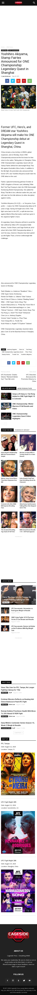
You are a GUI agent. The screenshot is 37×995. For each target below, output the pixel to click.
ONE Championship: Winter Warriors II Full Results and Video (22, 406)
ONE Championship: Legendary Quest (12, 352)
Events (3, 409)
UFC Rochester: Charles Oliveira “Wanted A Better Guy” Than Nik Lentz (9, 377)
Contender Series (6, 728)
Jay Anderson (7, 76)
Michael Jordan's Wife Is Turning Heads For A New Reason (27, 454)
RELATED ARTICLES (8, 388)
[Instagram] (13, 981)
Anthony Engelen (12, 349)
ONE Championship (13, 50)
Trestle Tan (15, 354)
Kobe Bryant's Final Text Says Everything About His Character (27, 480)
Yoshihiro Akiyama (26, 354)
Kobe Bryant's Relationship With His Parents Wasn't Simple (9, 454)
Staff (11, 602)
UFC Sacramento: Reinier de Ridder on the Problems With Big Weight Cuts (23, 628)
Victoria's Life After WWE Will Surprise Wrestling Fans (8, 506)
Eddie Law (12, 704)
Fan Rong (29, 349)
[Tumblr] (18, 981)
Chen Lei (21, 349)
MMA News (4, 50)
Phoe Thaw (28, 352)
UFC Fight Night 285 (8, 802)
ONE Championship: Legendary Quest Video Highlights (21, 416)
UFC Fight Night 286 (8, 861)
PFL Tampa (5, 743)
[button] (34, 3)
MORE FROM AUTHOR (25, 388)
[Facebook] (7, 981)
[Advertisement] (18, 25)
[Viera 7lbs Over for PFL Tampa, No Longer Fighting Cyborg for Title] (18, 595)
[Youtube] (30, 981)
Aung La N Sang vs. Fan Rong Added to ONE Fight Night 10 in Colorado (23, 396)
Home (3, 47)
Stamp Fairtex (6, 354)
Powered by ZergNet (22, 430)
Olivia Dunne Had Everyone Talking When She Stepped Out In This (28, 506)
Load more (18, 732)
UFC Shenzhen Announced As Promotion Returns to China (28, 378)
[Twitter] (24, 981)
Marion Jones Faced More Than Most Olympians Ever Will (9, 480)
